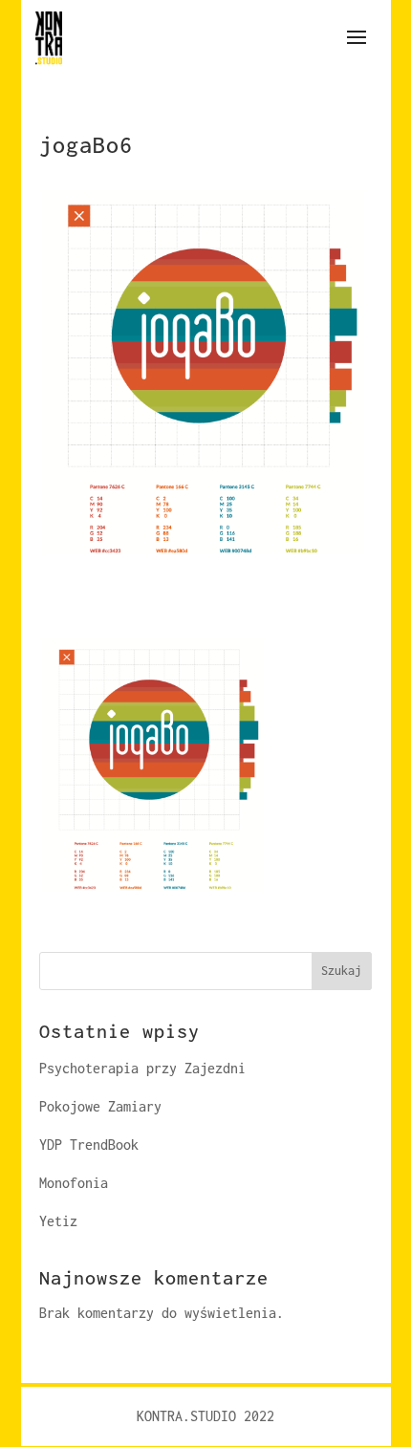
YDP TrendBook (89, 1144)
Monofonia (73, 1183)
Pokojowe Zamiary (100, 1106)
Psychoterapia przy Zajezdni (142, 1068)
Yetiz (58, 1221)
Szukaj (341, 970)
